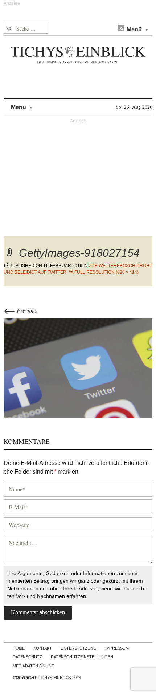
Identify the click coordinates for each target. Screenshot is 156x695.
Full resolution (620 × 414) (106, 272)
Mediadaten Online (33, 666)
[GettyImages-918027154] (78, 367)
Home (19, 648)
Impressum (117, 648)
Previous (20, 310)
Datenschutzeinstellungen (82, 657)
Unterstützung (79, 648)
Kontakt (42, 648)
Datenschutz (27, 657)
